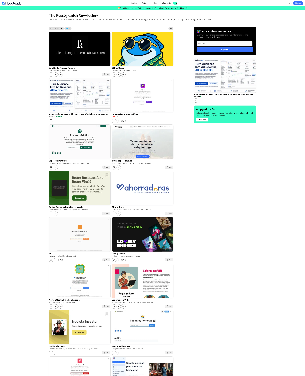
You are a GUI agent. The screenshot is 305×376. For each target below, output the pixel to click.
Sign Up (298, 3)
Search (146, 3)
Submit (157, 3)
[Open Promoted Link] (51, 120)
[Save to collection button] (56, 74)
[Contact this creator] (60, 74)
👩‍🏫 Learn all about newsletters (214, 31)
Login (290, 3)
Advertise (168, 3)
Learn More (202, 119)
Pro (175, 3)
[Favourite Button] (51, 74)
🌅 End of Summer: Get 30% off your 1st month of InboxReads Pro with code (151, 8)
